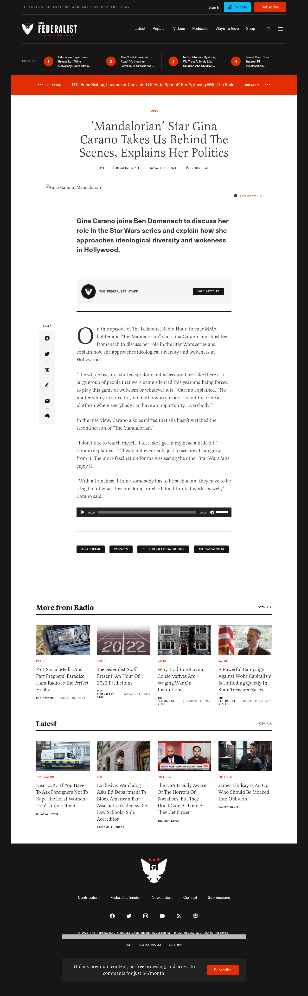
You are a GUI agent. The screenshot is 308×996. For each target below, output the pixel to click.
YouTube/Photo (251, 196)
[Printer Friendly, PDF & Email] (47, 416)
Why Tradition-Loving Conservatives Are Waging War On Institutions (181, 679)
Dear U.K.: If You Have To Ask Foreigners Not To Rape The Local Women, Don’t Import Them (62, 795)
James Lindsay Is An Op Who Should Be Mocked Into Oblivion (243, 792)
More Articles (208, 291)
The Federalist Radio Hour (163, 549)
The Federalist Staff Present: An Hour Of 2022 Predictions (118, 676)
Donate (240, 6)
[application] (154, 512)
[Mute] (211, 512)
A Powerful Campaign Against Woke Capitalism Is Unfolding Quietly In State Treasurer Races (245, 679)
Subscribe (270, 6)
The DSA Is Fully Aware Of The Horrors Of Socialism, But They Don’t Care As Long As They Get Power (182, 798)
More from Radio (65, 607)
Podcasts (121, 549)
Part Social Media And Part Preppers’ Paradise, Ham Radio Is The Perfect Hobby (62, 679)
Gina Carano (90, 549)
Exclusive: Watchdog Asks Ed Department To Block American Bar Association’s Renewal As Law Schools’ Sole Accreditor (123, 802)
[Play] (82, 512)
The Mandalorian (211, 549)
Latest (46, 723)
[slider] (222, 512)
